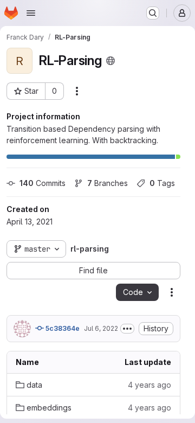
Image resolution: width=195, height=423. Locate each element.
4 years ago (149, 384)
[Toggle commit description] (127, 329)
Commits (43, 183)
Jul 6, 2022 (101, 328)
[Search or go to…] (152, 13)
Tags (162, 183)
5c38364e (62, 328)
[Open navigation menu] (31, 13)
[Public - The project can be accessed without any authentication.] (110, 60)
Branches (107, 183)
